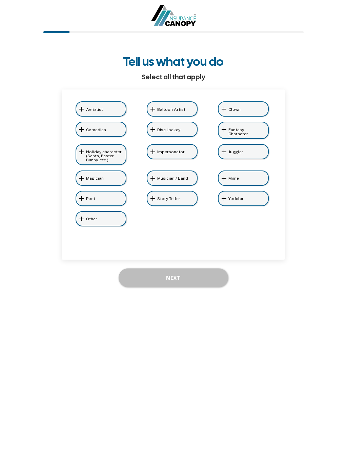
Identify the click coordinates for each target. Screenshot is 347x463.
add (82, 109)
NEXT (173, 278)
